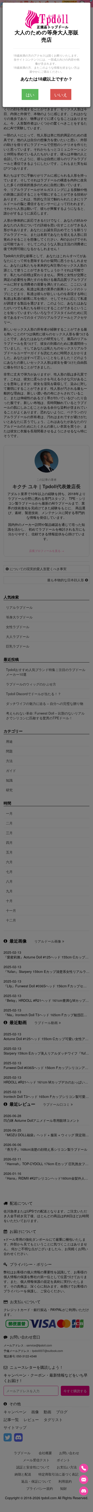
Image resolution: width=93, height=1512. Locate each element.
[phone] (83, 1468)
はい (30, 94)
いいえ (60, 94)
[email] (83, 1479)
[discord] (83, 1490)
